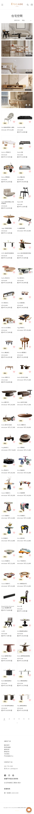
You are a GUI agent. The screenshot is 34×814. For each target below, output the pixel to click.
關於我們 (6, 745)
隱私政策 (17, 810)
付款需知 (6, 754)
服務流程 (6, 749)
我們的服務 (7, 747)
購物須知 (6, 751)
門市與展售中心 (8, 756)
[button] (2, 5)
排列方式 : (17, 20)
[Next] (17, 723)
